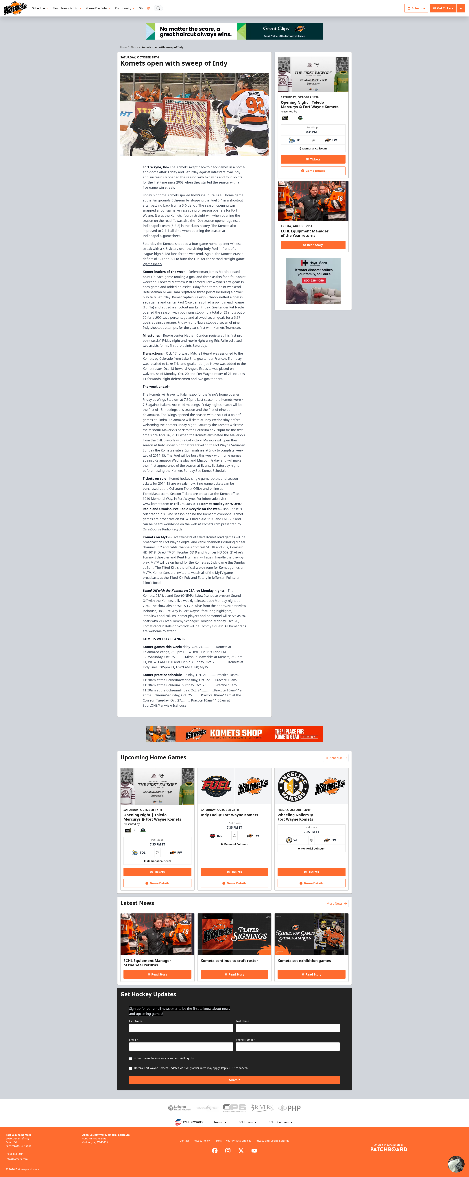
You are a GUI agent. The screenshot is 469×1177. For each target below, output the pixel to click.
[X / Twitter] (241, 1150)
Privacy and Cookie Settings (272, 1140)
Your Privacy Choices (238, 1140)
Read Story (315, 245)
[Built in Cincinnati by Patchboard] (389, 1147)
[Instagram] (228, 1150)
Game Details (315, 171)
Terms (218, 1140)
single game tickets (205, 478)
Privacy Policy (201, 1140)
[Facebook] (215, 1150)
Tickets (315, 159)
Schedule (38, 8)
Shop (142, 8)
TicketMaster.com (155, 493)
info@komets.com (17, 1159)
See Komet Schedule (211, 470)
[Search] (158, 8)
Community (123, 8)
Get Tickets (445, 8)
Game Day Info (96, 8)
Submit (234, 1080)
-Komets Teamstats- (227, 327)
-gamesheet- (171, 236)
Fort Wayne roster (209, 373)
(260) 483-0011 (15, 1154)
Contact (184, 1140)
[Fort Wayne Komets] (15, 8)
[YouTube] (254, 1150)
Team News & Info (65, 8)
